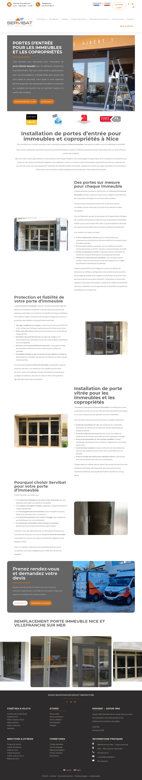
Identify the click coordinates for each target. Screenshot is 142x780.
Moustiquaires (55, 722)
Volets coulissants (13, 725)
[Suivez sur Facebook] (128, 3)
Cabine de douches (14, 747)
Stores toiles (54, 714)
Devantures (54, 756)
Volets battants (13, 722)
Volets (65, 19)
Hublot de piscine (13, 753)
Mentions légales (81, 776)
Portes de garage (56, 747)
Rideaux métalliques (57, 750)
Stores (130, 19)
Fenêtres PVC (12, 717)
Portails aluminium (56, 744)
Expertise (96, 727)
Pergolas (53, 725)
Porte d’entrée (78, 19)
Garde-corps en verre (15, 756)
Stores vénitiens (56, 719)
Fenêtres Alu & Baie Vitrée (17, 714)
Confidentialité (94, 776)
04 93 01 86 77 (48, 6)
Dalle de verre (12, 750)
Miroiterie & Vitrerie (98, 19)
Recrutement (103, 761)
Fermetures (117, 19)
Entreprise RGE (98, 730)
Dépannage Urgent (119, 5)
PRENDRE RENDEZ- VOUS (25, 102)
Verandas (10, 728)
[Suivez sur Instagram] (133, 7)
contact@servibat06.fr (106, 757)
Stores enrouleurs (56, 717)
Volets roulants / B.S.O (15, 719)
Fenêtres (53, 19)
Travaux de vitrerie (14, 744)
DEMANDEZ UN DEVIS (40, 603)
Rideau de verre (13, 759)
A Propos (41, 19)
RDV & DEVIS (126, 26)
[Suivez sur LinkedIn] (132, 3)
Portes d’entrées (56, 753)
